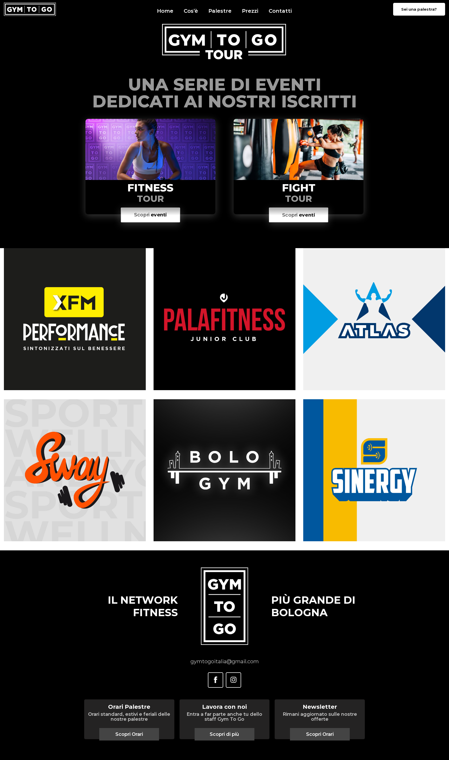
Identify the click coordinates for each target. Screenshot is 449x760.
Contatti (280, 11)
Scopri (150, 215)
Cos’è (191, 11)
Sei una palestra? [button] (419, 9)
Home (165, 11)
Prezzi (250, 11)
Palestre (220, 11)
